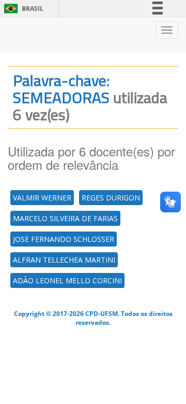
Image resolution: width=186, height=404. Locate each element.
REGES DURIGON (111, 198)
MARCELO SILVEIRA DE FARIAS (65, 218)
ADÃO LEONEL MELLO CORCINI (67, 280)
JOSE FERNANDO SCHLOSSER (63, 239)
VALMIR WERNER (42, 198)
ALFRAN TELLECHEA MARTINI (64, 260)
